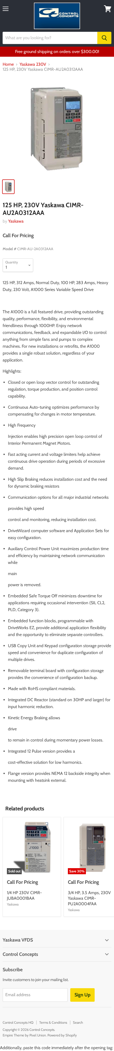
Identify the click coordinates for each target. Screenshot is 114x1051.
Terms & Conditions (53, 1022)
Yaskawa (16, 221)
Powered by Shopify (62, 1035)
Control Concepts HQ (18, 1022)
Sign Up (82, 995)
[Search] (104, 38)
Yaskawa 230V (33, 64)
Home (8, 64)
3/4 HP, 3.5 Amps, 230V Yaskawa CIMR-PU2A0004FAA (89, 898)
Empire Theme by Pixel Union (24, 1035)
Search (78, 1022)
